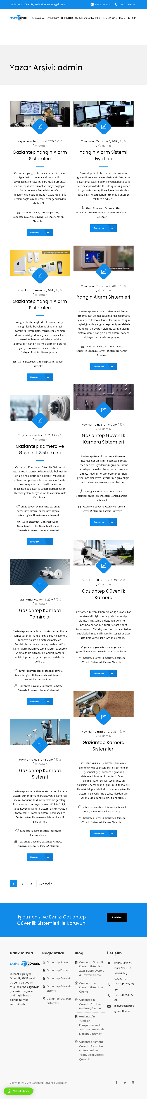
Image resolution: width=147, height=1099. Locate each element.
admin (42, 145)
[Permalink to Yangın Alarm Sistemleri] (104, 258)
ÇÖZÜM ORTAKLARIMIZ (87, 17)
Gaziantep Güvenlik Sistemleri (59, 1001)
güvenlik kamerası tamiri (39, 675)
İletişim (117, 917)
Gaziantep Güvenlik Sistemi (59, 988)
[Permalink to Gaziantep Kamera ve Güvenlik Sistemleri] (40, 408)
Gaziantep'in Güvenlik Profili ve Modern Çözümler (90, 1004)
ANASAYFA (38, 17)
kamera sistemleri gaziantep (105, 811)
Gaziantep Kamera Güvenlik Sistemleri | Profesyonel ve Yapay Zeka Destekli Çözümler (91, 1050)
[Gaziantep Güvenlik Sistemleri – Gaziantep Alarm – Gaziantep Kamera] (18, 18)
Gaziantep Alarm (49, 212)
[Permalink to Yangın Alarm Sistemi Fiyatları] (104, 114)
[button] (18, 1091)
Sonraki (44, 883)
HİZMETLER (67, 17)
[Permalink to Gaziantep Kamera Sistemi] (40, 732)
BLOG (122, 17)
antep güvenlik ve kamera (34, 506)
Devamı (35, 232)
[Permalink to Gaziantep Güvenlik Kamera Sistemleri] (104, 397)
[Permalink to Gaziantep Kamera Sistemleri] (104, 704)
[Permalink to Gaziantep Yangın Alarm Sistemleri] (40, 114)
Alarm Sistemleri (30, 212)
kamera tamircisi (42, 679)
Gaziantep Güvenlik (23, 216)
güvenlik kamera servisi (31, 670)
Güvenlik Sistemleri (45, 216)
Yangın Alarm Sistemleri (103, 297)
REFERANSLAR (109, 17)
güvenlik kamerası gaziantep (112, 651)
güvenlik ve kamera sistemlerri (43, 515)
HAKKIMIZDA (52, 17)
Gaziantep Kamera (115, 506)
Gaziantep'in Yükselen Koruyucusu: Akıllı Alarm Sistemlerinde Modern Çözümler (91, 1025)
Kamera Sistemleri (112, 510)
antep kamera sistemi (99, 495)
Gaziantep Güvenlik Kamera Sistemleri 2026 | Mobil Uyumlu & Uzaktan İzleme (91, 968)
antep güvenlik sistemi (96, 491)
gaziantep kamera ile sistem (34, 830)
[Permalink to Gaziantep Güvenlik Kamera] (104, 552)
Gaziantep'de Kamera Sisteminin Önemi (91, 987)
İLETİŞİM (131, 17)
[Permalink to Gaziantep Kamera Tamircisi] (40, 572)
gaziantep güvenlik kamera (98, 647)
